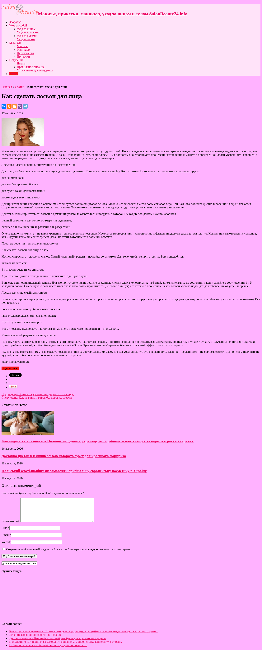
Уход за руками (27, 35)
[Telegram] (25, 106)
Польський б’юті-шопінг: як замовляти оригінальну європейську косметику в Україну (74, 471)
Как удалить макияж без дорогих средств (37, 397)
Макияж (22, 46)
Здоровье (15, 22)
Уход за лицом (26, 29)
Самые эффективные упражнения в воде (38, 394)
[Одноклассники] (9, 106)
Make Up (15, 42)
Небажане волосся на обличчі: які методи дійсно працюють (48, 645)
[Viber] (20, 106)
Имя (4, 527)
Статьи (13, 73)
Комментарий (11, 521)
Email (5, 535)
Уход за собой (18, 25)
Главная (7, 86)
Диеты (21, 63)
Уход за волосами (28, 32)
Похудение (16, 60)
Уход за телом (26, 39)
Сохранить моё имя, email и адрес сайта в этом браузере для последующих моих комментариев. (68, 549)
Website (6, 542)
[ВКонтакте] (4, 106)
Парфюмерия (25, 53)
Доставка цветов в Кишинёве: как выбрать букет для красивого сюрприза (64, 456)
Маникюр (23, 49)
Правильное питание (30, 67)
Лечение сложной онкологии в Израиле (35, 634)
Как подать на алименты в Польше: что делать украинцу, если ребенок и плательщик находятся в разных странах (98, 441)
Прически (23, 56)
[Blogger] (14, 106)
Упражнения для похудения (35, 70)
